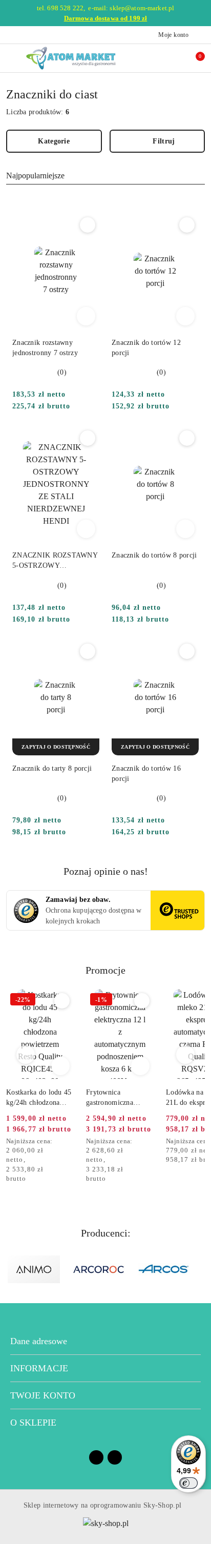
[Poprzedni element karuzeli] (11, 1269)
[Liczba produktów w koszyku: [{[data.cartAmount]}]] (193, 58)
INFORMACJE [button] (39, 1368)
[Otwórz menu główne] (12, 58)
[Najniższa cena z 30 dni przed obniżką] (71, 1142)
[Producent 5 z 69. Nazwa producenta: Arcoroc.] (99, 1269)
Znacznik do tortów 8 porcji (154, 555)
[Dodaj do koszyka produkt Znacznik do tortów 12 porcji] (185, 316)
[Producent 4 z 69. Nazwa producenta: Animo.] (34, 1269)
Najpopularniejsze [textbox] (35, 175)
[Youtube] (115, 1457)
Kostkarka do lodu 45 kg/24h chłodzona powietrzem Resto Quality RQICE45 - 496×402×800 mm (39, 1098)
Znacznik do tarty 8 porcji (52, 768)
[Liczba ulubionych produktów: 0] (171, 58)
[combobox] (105, 175)
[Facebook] (96, 1457)
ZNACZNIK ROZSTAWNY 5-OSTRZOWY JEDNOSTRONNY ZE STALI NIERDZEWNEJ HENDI (54, 561)
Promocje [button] (105, 970)
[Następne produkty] (186, 1054)
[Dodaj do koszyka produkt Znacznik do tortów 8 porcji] (185, 529)
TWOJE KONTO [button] (42, 1395)
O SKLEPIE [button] (33, 1422)
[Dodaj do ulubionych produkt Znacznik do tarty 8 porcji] (87, 651)
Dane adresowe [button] (38, 1341)
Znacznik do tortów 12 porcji (146, 348)
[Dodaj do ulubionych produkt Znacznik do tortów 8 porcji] (187, 438)
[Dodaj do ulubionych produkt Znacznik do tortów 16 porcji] (187, 651)
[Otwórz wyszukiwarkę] (150, 58)
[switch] (188, 1483)
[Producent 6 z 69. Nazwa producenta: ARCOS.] (164, 1269)
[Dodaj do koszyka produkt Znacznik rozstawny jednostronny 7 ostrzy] (86, 316)
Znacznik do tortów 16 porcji (146, 774)
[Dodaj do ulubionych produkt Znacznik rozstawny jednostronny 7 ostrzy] (87, 225)
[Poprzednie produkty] (26, 1054)
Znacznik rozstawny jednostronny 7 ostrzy (45, 348)
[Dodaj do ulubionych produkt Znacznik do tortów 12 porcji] (187, 225)
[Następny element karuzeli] (200, 1269)
